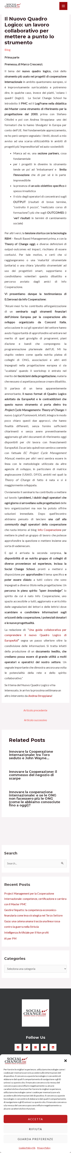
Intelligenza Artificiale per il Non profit (26, 932)
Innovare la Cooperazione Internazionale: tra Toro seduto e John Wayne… (31, 754)
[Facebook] (18, 1047)
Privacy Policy (43, 1147)
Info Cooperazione (49, 529)
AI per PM (10, 938)
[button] (65, 1060)
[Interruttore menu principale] (63, 6)
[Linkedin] (53, 1047)
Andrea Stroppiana (40, 695)
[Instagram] (35, 1047)
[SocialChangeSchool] (13, 6)
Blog (8, 49)
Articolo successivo (35, 720)
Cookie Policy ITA (27, 1147)
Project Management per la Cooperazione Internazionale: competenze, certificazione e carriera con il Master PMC (35, 899)
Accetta (35, 1119)
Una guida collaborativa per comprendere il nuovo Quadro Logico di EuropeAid (36, 635)
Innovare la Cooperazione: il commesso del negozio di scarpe (33, 775)
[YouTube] (44, 1047)
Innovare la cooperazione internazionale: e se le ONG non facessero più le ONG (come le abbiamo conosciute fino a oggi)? (34, 798)
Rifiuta (35, 1129)
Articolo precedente (35, 710)
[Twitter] (26, 1047)
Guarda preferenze (35, 1139)
